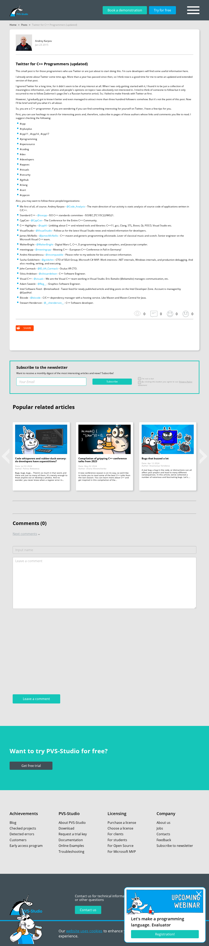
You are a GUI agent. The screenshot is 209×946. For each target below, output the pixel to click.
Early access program (26, 845)
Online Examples (71, 845)
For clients (115, 834)
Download (66, 828)
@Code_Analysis (76, 206)
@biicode (35, 297)
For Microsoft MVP (122, 851)
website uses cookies (84, 930)
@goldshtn (48, 259)
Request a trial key (73, 834)
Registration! (165, 934)
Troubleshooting (71, 851)
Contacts (163, 834)
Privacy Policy (185, 381)
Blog (13, 822)
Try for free (162, 10)
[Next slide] (203, 456)
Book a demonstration (125, 10)
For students (117, 840)
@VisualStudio (44, 230)
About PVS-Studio (72, 822)
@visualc (39, 278)
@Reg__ (42, 284)
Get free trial (31, 765)
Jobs (160, 828)
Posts (24, 25)
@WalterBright (44, 244)
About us (163, 822)
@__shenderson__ (54, 303)
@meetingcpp (43, 249)
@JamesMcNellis (48, 235)
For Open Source (120, 845)
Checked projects (23, 828)
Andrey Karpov (43, 41)
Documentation (71, 840)
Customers (18, 840)
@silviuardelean (48, 273)
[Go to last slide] (5, 456)
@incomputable (54, 254)
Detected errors (22, 834)
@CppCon (36, 220)
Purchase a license (122, 822)
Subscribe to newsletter (175, 845)
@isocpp (42, 215)
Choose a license (120, 828)
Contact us (88, 910)
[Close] (199, 894)
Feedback (164, 840)
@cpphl (42, 225)
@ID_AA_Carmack (48, 268)
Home (13, 25)
